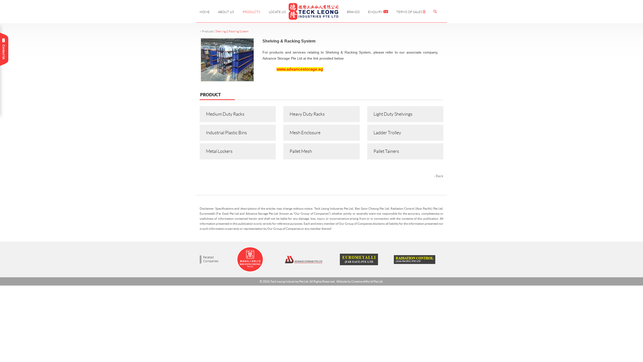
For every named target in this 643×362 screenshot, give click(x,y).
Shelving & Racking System (232, 31)
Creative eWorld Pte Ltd (367, 281)
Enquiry (375, 12)
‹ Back (438, 176)
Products (251, 12)
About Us (226, 12)
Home (205, 12)
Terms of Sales (409, 12)
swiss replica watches (16, 239)
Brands (353, 12)
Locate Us (277, 12)
